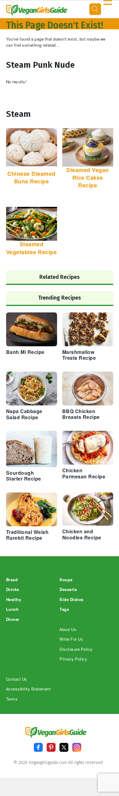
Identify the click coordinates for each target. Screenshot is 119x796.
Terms (12, 699)
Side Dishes (72, 599)
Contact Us (16, 679)
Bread (12, 580)
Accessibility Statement (28, 689)
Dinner (13, 619)
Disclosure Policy (76, 649)
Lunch (12, 609)
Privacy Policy (73, 659)
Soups (66, 580)
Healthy (13, 599)
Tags (64, 609)
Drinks (12, 589)
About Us (68, 629)
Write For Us (71, 639)
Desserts (68, 589)
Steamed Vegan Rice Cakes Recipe (87, 178)
